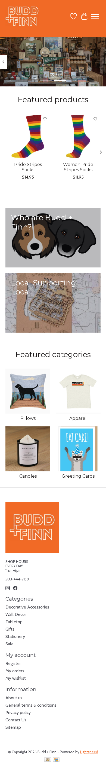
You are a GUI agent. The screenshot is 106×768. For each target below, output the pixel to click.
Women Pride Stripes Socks (78, 167)
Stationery (15, 636)
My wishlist (15, 678)
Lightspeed (89, 752)
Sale (9, 643)
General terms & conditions (31, 705)
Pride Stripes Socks (28, 167)
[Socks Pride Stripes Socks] (27, 136)
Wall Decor (15, 614)
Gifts (9, 629)
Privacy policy (18, 712)
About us (13, 697)
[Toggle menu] (95, 16)
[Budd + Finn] (22, 16)
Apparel (78, 418)
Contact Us (15, 719)
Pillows (28, 418)
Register (13, 663)
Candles (28, 476)
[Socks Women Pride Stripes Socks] (78, 136)
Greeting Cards (78, 476)
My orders (14, 670)
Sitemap (13, 727)
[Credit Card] (56, 760)
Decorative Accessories (27, 607)
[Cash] (47, 760)
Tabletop (14, 621)
